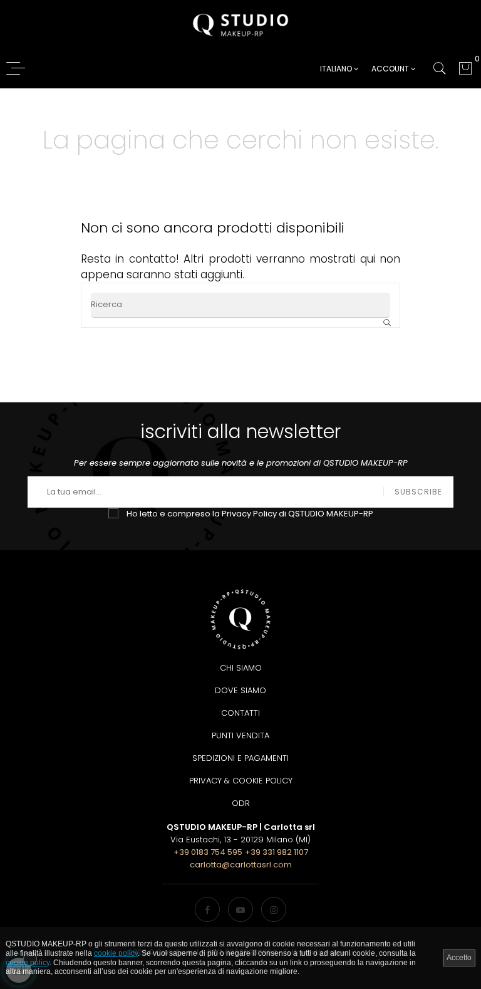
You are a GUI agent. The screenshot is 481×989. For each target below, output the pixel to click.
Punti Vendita (240, 735)
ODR (241, 803)
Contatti (240, 713)
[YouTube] (240, 909)
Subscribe (418, 491)
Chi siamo (241, 668)
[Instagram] (274, 909)
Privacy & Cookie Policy (240, 781)
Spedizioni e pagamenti (240, 758)
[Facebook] (207, 909)
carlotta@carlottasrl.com (241, 865)
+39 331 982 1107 (276, 852)
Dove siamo (240, 690)
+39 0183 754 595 (207, 852)
